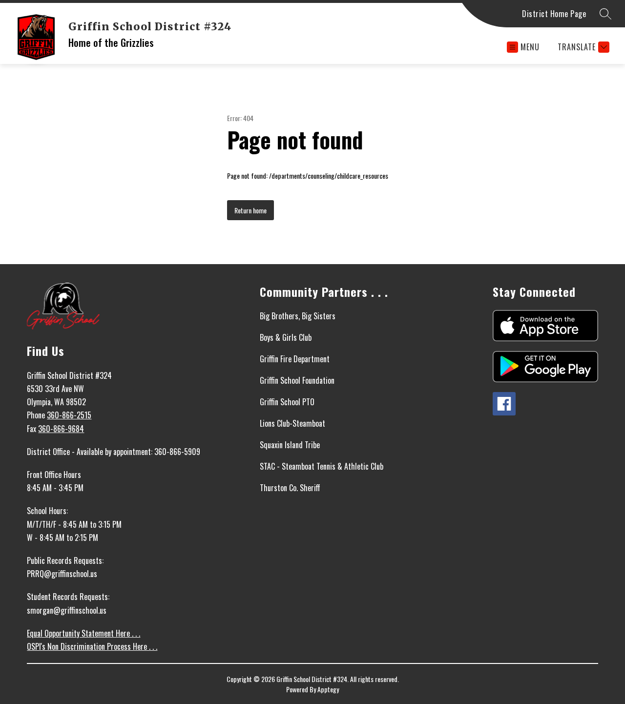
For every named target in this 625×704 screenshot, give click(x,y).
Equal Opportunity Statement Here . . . (83, 633)
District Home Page (554, 14)
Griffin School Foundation (297, 380)
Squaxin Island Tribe (290, 445)
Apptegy (328, 689)
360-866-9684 (61, 429)
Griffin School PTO (287, 402)
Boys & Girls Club (286, 337)
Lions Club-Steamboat (292, 423)
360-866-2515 (69, 415)
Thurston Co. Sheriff (290, 488)
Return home (250, 210)
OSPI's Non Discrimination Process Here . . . (92, 646)
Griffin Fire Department (295, 359)
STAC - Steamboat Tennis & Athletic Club (321, 466)
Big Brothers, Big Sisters (297, 316)
